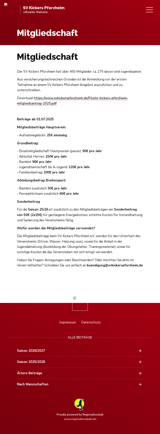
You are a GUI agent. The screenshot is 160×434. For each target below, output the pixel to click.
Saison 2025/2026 (31, 362)
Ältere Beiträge (29, 373)
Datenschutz (91, 322)
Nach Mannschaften (32, 384)
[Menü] (149, 10)
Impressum (67, 322)
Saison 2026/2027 (31, 350)
